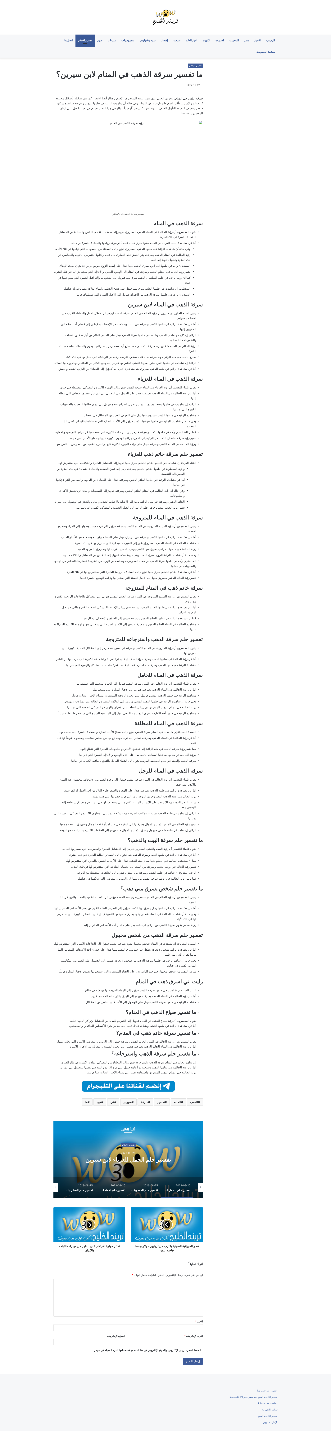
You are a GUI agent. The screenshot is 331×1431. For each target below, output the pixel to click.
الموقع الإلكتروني (116, 1335)
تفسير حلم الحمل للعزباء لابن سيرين (183, 1159)
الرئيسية (270, 40)
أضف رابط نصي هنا (267, 1390)
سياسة (176, 40)
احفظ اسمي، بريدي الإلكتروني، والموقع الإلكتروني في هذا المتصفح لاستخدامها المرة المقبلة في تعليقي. (146, 1350)
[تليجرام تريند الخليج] (128, 1086)
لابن (99, 1102)
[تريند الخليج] (165, 17)
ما (86, 1102)
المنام (177, 1102)
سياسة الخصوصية (265, 51)
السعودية (234, 40)
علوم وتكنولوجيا (148, 40)
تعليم (99, 40)
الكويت (206, 40)
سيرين (127, 1102)
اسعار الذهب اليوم (268, 1415)
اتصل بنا (68, 40)
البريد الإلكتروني (193, 1335)
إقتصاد (164, 40)
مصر (246, 40)
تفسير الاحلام (85, 40)
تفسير (161, 1102)
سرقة (144, 1102)
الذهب (194, 1102)
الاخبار (257, 40)
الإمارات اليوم (270, 1422)
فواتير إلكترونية (270, 1409)
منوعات (112, 40)
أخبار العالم (191, 40)
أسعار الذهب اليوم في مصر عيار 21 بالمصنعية (253, 1396)
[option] (183, 1159)
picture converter (267, 1403)
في (112, 1102)
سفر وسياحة (127, 40)
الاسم (199, 1321)
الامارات (219, 40)
